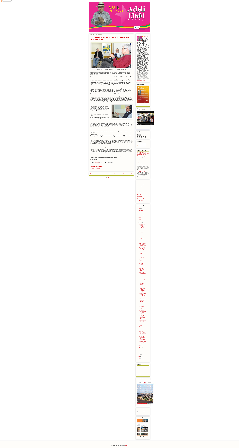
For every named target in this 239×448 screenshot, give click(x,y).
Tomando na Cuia (140, 200)
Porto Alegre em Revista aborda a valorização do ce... (142, 280)
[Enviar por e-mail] (107, 162)
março (140, 347)
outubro (140, 213)
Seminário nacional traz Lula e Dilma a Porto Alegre (142, 304)
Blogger (126, 445)
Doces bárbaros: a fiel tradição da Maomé (142, 269)
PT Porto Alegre (140, 194)
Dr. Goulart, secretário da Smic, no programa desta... (142, 265)
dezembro (141, 210)
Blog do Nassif (139, 186)
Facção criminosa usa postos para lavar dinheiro (142, 248)
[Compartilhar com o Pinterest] (112, 162)
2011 (139, 354)
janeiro (140, 350)
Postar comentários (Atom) (113, 177)
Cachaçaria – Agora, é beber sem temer (142, 342)
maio (140, 222)
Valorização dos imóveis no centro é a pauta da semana (142, 312)
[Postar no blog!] (108, 162)
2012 (139, 353)
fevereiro (141, 349)
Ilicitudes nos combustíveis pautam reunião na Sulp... (142, 285)
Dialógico (138, 190)
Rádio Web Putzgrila (140, 198)
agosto (140, 217)
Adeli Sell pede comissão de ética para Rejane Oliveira (143, 163)
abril (140, 345)
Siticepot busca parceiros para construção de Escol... (142, 328)
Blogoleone (139, 188)
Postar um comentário (96, 168)
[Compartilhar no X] (110, 162)
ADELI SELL (146, 36)
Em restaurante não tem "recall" (142, 321)
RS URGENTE (139, 196)
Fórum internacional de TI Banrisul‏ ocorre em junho (142, 244)
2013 (139, 208)
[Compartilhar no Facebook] (111, 162)
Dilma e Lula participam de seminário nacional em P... (142, 338)
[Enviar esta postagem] (105, 162)
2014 (139, 207)
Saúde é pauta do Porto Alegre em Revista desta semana (142, 240)
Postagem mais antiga (128, 173)
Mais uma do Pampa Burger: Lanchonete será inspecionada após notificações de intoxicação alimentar (143, 154)
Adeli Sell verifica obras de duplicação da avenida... (142, 290)
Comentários (140, 145)
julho (140, 219)
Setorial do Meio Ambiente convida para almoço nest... (142, 226)
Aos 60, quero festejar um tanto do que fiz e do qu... (142, 235)
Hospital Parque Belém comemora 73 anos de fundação (142, 300)
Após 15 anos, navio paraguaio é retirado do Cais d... (142, 295)
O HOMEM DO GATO (141, 171)
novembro (141, 212)
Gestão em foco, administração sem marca (142, 260)
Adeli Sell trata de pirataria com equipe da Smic (142, 324)
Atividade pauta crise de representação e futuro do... (142, 317)
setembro (141, 215)
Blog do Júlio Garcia (140, 184)
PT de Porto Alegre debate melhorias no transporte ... (142, 276)
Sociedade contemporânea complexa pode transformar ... (142, 256)
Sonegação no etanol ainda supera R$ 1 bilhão (142, 252)
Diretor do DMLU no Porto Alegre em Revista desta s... (142, 333)
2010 (139, 356)
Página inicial (112, 173)
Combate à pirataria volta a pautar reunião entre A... (142, 307)
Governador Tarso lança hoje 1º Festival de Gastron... (142, 231)
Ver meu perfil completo (141, 80)
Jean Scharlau (139, 192)
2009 (139, 358)
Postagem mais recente (95, 173)
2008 (139, 360)
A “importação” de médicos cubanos (142, 273)
